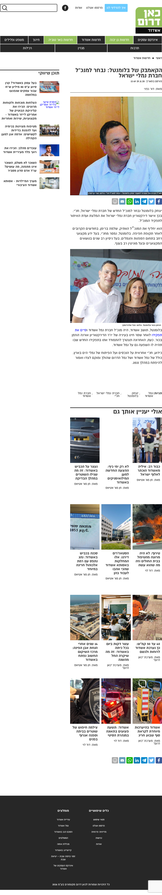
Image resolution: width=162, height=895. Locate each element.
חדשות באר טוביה (60, 40)
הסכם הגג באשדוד (63, 832)
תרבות (134, 48)
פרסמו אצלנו (94, 8)
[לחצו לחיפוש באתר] (4, 8)
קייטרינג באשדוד (63, 850)
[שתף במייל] (122, 201)
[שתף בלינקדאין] (137, 201)
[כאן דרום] (142, 17)
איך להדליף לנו (116, 8)
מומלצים (63, 810)
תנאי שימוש (99, 820)
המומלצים (63, 838)
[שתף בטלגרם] (144, 201)
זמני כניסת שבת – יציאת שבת (63, 858)
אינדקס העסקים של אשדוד (63, 867)
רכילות (27, 48)
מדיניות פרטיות (98, 832)
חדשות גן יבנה (119, 40)
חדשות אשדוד (91, 40)
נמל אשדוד (63, 826)
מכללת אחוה (63, 844)
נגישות (99, 838)
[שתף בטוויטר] (151, 201)
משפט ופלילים (14, 40)
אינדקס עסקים (148, 40)
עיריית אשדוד (63, 820)
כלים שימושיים (99, 810)
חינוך (36, 40)
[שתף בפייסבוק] (65, 8)
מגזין (81, 48)
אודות (78, 8)
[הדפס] (115, 201)
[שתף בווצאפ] (129, 201)
